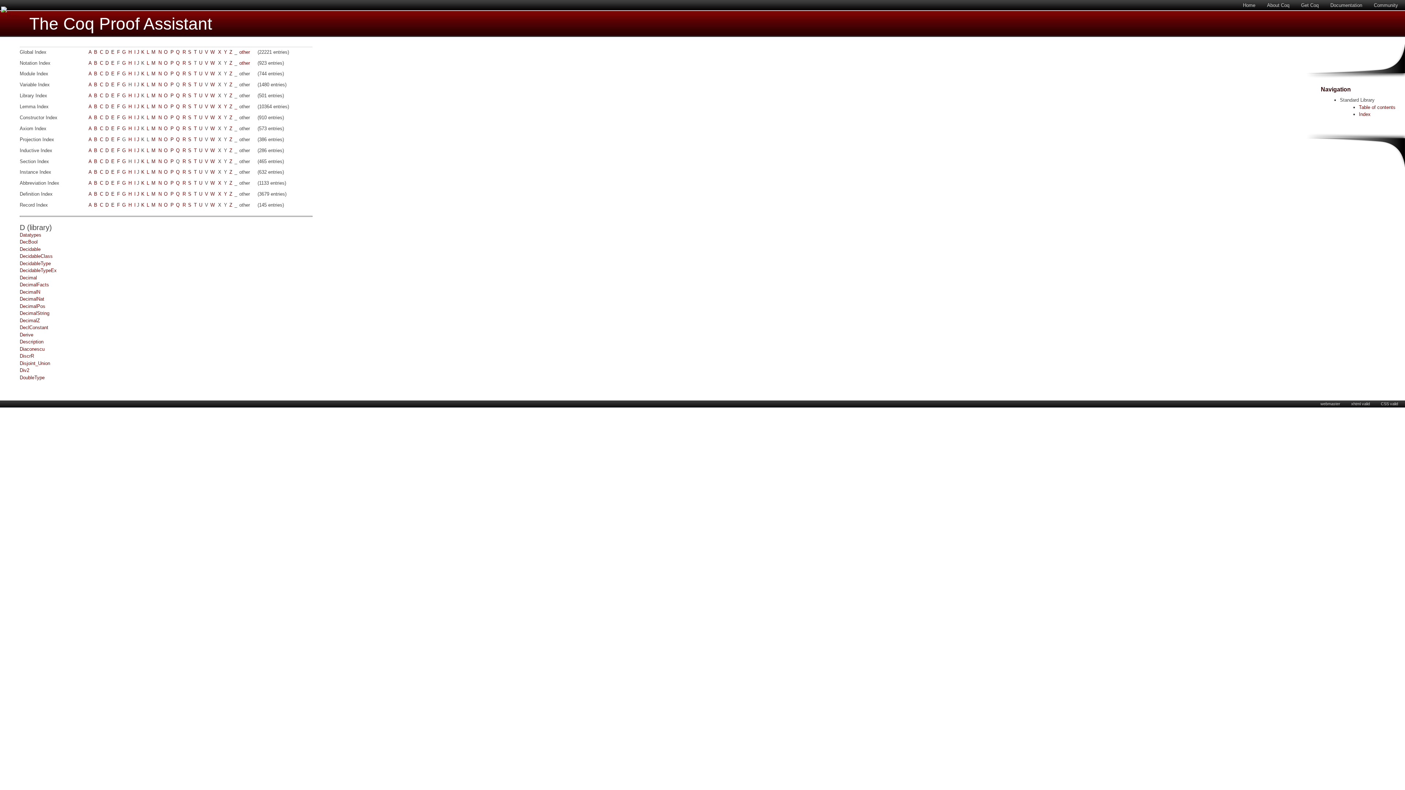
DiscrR (27, 356)
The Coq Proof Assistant (120, 24)
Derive (26, 335)
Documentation (1346, 5)
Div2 (24, 370)
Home (1249, 5)
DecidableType (35, 263)
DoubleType (32, 377)
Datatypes (30, 235)
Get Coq (1310, 5)
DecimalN (30, 292)
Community (1386, 5)
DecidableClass (36, 256)
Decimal (28, 278)
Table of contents (1377, 107)
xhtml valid (1360, 404)
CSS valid (1389, 404)
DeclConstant (34, 327)
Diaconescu (32, 349)
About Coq (1278, 5)
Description (32, 342)
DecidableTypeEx (38, 270)
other (244, 52)
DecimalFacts (34, 284)
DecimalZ (30, 320)
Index (1365, 114)
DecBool (29, 242)
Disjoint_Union (35, 363)
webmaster (1330, 404)
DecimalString (34, 313)
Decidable (30, 249)
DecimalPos (32, 306)
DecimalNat (32, 299)
